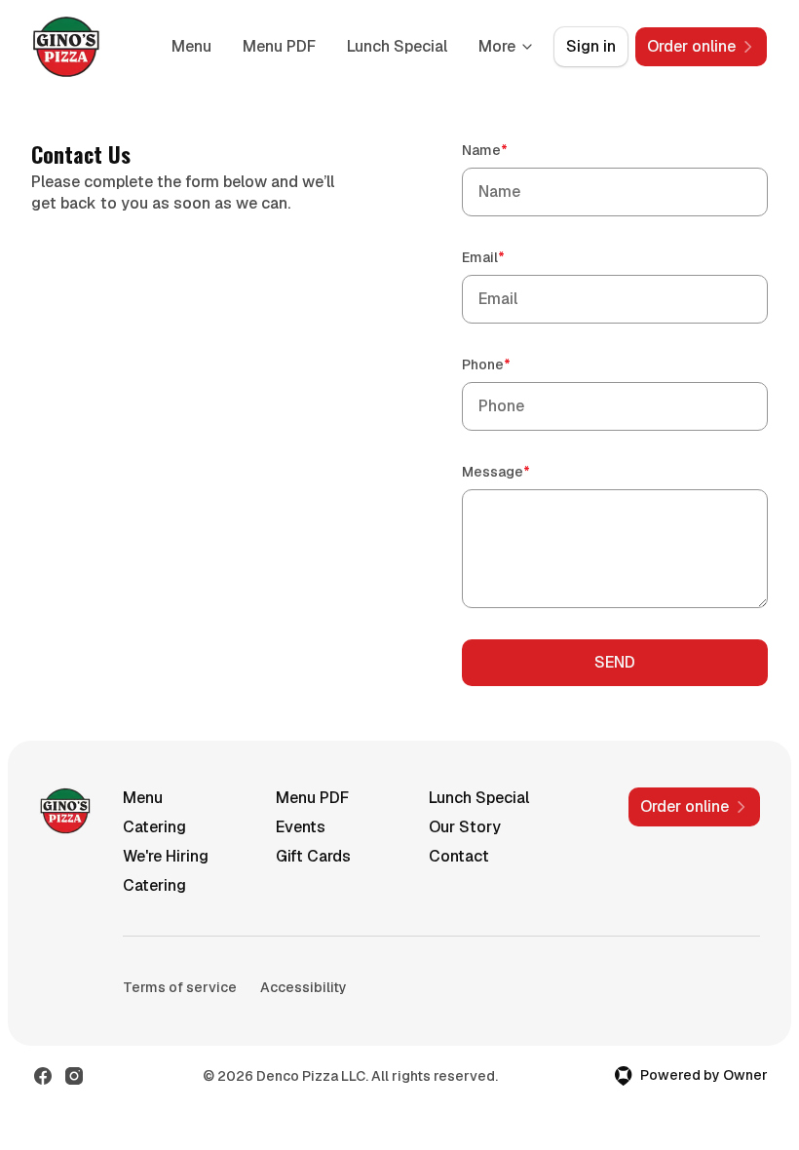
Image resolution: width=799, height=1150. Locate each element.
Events (300, 827)
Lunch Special (397, 46)
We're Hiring (166, 856)
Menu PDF (279, 46)
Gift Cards (313, 856)
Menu (191, 46)
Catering (154, 827)
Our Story (465, 827)
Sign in (591, 46)
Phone (514, 364)
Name (512, 149)
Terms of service (180, 987)
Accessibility (303, 987)
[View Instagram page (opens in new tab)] (74, 1076)
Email (511, 257)
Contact (459, 856)
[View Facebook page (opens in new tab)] (43, 1076)
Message (524, 471)
